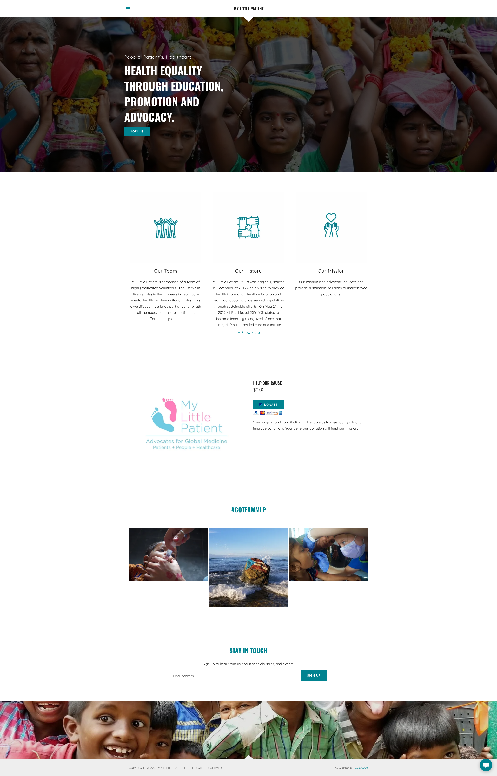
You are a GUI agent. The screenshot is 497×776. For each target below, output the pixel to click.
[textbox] (233, 675)
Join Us (137, 131)
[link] (248, 9)
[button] (128, 8)
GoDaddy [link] (361, 767)
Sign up (314, 675)
